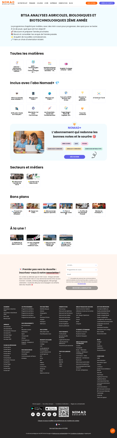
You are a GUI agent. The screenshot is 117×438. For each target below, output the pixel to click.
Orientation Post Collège (103, 329)
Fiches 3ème (7, 353)
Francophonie (25, 340)
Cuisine (78, 345)
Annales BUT (7, 337)
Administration (101, 360)
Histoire (42, 311)
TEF (60, 358)
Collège (40, 3)
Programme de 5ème (27, 311)
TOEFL (60, 366)
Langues (78, 323)
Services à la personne (82, 364)
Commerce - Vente (81, 355)
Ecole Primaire (44, 342)
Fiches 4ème (7, 351)
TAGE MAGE (100, 393)
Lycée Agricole (44, 354)
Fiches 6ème (7, 347)
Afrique (24, 338)
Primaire (32, 3)
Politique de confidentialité (59, 433)
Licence (42, 364)
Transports (79, 348)
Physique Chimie (44, 317)
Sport (23, 334)
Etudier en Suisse (80, 334)
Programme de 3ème (27, 315)
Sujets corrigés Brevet (103, 315)
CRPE (98, 358)
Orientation (63, 3)
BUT (41, 360)
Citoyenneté (25, 336)
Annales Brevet (8, 328)
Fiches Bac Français (9, 360)
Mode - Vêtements (81, 350)
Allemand (43, 323)
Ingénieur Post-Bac (102, 377)
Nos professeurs (26, 325)
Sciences (78, 313)
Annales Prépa (8, 335)
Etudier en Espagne (81, 336)
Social (78, 319)
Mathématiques (44, 309)
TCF (60, 355)
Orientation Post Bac (102, 327)
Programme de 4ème (27, 313)
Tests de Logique (101, 397)
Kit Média (24, 358)
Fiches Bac (7, 355)
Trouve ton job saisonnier (66, 345)
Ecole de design (63, 321)
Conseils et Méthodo (102, 309)
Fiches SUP (7, 370)
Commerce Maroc (102, 387)
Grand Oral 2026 (101, 334)
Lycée (46, 3)
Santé (77, 317)
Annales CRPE (7, 339)
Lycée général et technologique (44, 349)
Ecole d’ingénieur (64, 323)
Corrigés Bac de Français (104, 319)
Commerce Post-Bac (103, 381)
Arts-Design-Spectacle (82, 315)
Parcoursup (62, 309)
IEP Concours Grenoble (103, 391)
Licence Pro (43, 366)
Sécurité (99, 372)
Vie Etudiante (62, 334)
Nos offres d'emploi (48, 404)
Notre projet (22, 3)
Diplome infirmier (44, 373)
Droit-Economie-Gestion (83, 309)
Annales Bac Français (10, 331)
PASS (41, 371)
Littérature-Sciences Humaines (84, 311)
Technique (100, 374)
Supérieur (53, 3)
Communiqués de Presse (29, 356)
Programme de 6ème (27, 309)
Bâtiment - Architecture (82, 358)
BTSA (41, 358)
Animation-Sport (101, 362)
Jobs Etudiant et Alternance (63, 342)
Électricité (78, 360)
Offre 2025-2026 (44, 332)
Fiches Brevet (7, 358)
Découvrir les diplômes (65, 311)
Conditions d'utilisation (62, 404)
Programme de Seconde (28, 317)
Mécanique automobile (82, 362)
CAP (41, 346)
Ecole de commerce (64, 319)
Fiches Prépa (7, 364)
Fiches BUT (7, 366)
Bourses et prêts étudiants (63, 336)
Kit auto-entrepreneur (82, 370)
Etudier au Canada (81, 332)
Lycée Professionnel (45, 352)
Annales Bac (7, 326)
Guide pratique (101, 350)
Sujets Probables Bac (103, 313)
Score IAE (99, 395)
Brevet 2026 (7, 318)
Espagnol (42, 321)
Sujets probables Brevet (103, 311)
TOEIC (60, 364)
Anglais (42, 319)
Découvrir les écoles (64, 317)
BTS (41, 356)
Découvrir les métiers (64, 315)
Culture (99, 364)
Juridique (99, 366)
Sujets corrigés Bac (102, 317)
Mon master (100, 331)
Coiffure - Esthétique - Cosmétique (82, 352)
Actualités (24, 354)
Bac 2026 (6, 316)
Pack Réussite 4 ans (45, 334)
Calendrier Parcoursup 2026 (105, 321)
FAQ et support (26, 352)
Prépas (42, 362)
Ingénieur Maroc (101, 379)
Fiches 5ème (7, 349)
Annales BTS (7, 333)
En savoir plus (82, 284)
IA (22, 327)
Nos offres (92, 3)
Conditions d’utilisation (77, 433)
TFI (60, 353)
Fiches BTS (7, 362)
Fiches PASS (7, 368)
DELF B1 (61, 360)
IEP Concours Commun (103, 389)
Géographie (43, 313)
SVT (41, 315)
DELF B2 (61, 362)
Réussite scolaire (26, 329)
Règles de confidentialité (78, 404)
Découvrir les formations (66, 313)
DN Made (42, 369)
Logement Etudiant (64, 339)
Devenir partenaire (64, 326)
